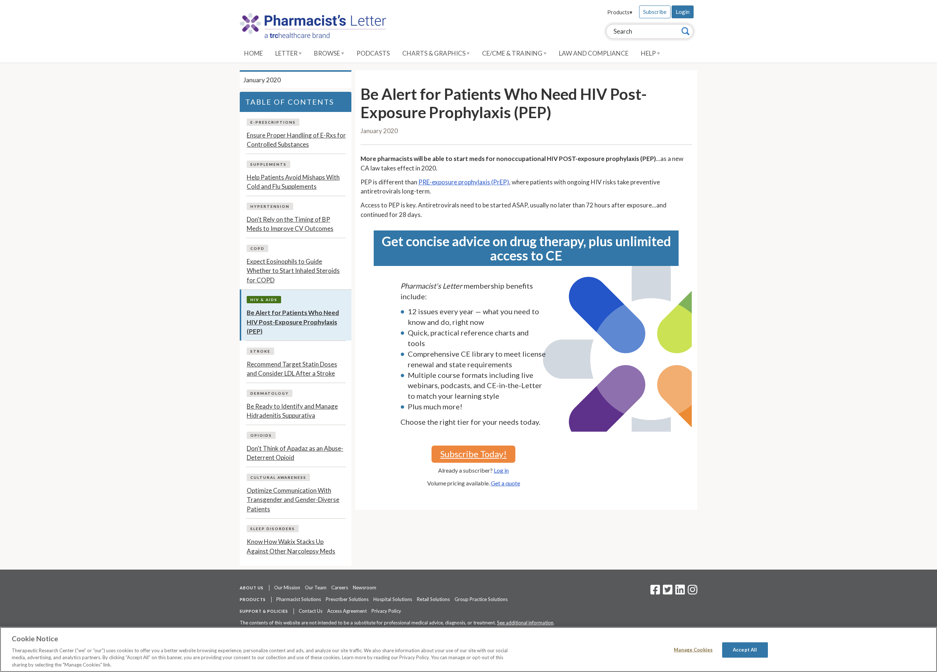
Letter (287, 53)
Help (649, 53)
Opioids (261, 435)
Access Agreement (347, 611)
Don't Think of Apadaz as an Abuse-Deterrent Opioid (295, 453)
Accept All (745, 650)
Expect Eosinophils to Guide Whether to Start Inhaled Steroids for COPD (293, 271)
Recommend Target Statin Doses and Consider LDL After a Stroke (292, 369)
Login (683, 11)
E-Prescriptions (273, 122)
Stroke (260, 351)
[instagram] (692, 592)
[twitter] (666, 592)
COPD (257, 248)
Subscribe (655, 11)
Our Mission (287, 587)
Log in (501, 470)
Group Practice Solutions (481, 599)
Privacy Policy (386, 611)
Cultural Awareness (278, 477)
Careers (339, 587)
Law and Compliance (593, 53)
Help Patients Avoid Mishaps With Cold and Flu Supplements (293, 182)
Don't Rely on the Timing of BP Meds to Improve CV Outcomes (290, 224)
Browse (327, 53)
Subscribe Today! (473, 453)
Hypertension (270, 206)
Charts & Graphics (434, 53)
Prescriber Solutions (347, 599)
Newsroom (364, 587)
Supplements (268, 164)
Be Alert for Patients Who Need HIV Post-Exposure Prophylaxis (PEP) (293, 322)
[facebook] (655, 592)
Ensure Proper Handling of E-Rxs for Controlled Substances (296, 140)
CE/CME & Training (513, 53)
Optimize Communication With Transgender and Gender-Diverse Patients (293, 500)
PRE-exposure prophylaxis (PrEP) (463, 182)
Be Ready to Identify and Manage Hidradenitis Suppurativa (292, 411)
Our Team (315, 587)
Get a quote (505, 483)
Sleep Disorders (272, 528)
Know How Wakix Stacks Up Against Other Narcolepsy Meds (291, 546)
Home (253, 53)
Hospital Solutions (392, 599)
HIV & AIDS (263, 299)
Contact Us (310, 611)
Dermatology (269, 393)
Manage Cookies (693, 650)
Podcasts (373, 53)
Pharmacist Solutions (298, 599)
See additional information (525, 623)
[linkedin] (680, 592)
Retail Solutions (433, 599)
